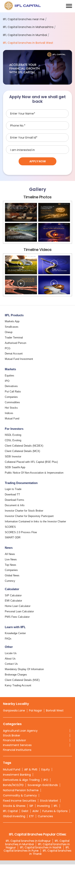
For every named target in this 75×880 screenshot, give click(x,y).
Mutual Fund (12, 418)
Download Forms (14, 499)
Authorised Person (15, 342)
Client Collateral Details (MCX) (22, 451)
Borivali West (55, 710)
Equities (9, 375)
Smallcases (11, 326)
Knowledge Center (15, 633)
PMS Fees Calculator (17, 616)
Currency (10, 580)
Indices (9, 413)
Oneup (8, 332)
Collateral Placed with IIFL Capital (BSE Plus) (31, 461)
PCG (7, 348)
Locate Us (11, 653)
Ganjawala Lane (14, 710)
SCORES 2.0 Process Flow (21, 532)
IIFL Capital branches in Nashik (40, 847)
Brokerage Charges (16, 674)
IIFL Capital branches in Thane (50, 852)
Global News (12, 575)
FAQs (8, 638)
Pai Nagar (35, 710)
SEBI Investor (13, 456)
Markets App (12, 321)
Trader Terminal (14, 337)
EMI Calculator (13, 600)
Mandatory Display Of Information (24, 669)
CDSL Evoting (13, 440)
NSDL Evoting (13, 434)
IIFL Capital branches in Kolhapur (28, 841)
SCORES (10, 526)
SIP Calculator (13, 595)
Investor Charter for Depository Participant (29, 516)
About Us (10, 658)
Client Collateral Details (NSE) (22, 679)
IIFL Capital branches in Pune (36, 849)
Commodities (12, 402)
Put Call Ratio (13, 391)
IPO (7, 380)
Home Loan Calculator (17, 606)
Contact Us (11, 663)
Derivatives (11, 386)
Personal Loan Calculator (19, 611)
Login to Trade (13, 489)
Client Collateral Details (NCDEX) (24, 445)
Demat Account (14, 353)
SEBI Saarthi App (15, 467)
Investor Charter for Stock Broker (24, 510)
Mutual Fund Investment (19, 358)
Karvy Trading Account (18, 685)
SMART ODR (12, 537)
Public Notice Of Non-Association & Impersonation (34, 472)
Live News (11, 559)
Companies (11, 396)
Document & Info (14, 505)
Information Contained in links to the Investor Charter (35, 521)
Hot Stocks (11, 407)
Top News (10, 564)
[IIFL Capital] (23, 6)
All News (10, 554)
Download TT (12, 494)
